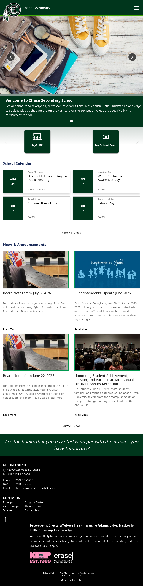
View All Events (71, 232)
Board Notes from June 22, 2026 (28, 375)
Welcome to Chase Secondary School (40, 100)
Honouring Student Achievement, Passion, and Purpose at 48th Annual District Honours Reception (104, 379)
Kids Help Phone (40, 557)
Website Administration (83, 573)
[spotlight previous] (11, 57)
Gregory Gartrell (35, 502)
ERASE (63, 557)
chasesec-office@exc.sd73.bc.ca (35, 488)
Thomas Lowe (33, 506)
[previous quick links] (5, 141)
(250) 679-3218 (24, 480)
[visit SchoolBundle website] (71, 580)
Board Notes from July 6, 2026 (27, 293)
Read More (9, 329)
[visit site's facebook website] (5, 519)
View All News (71, 426)
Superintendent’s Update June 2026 (102, 293)
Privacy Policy (49, 573)
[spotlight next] (132, 57)
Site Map (64, 573)
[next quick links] (137, 141)
